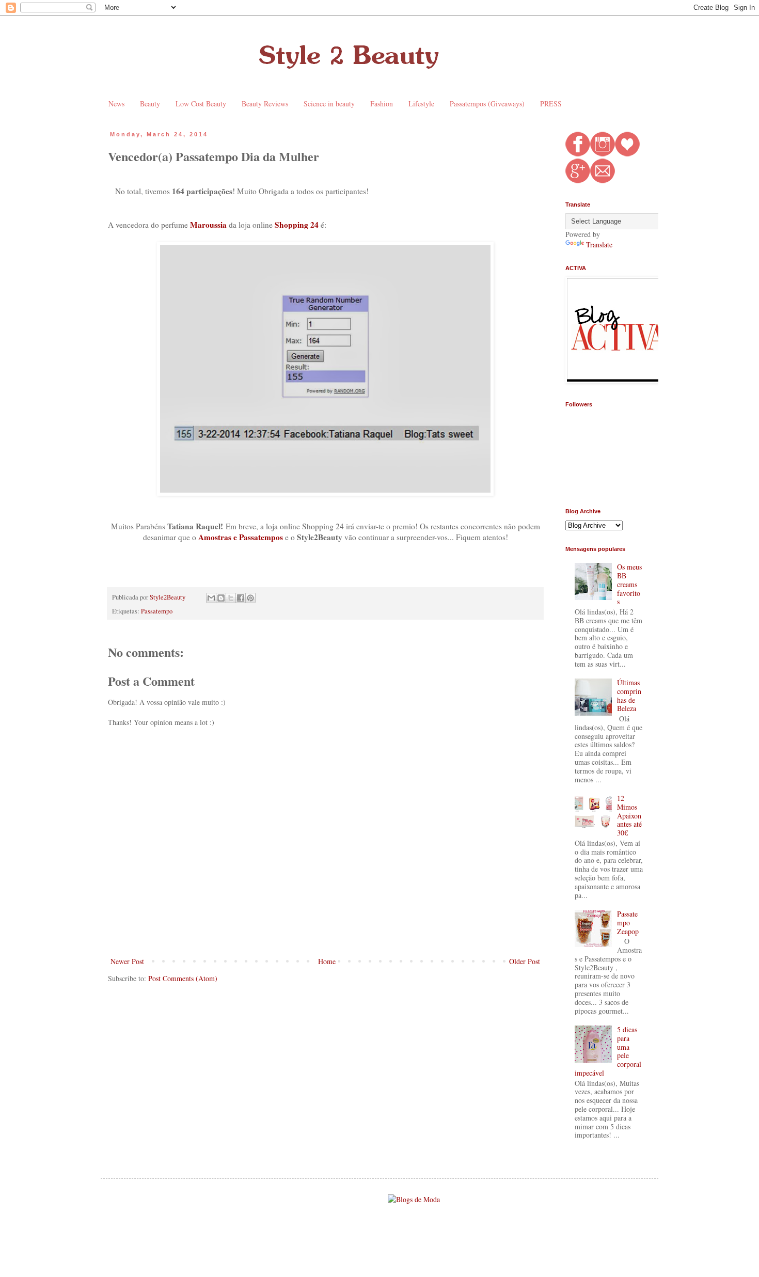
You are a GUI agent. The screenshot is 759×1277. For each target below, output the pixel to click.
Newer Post (127, 961)
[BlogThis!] (221, 598)
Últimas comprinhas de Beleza (629, 695)
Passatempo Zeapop (628, 922)
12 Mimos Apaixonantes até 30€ (629, 815)
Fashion (381, 103)
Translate (599, 244)
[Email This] (211, 598)
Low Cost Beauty (201, 103)
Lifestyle (421, 103)
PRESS (551, 103)
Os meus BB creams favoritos (629, 584)
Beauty (150, 103)
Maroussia (208, 224)
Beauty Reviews (265, 103)
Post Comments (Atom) (182, 978)
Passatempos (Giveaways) (487, 103)
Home (327, 961)
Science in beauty (329, 103)
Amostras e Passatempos (240, 537)
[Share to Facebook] (240, 598)
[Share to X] (231, 598)
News (116, 103)
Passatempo (156, 611)
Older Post (524, 961)
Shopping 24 (297, 224)
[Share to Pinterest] (250, 598)
